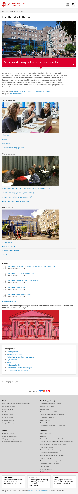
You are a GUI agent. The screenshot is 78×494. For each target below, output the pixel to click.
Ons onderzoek (8, 154)
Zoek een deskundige (47, 406)
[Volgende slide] (74, 44)
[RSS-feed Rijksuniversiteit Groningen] (44, 391)
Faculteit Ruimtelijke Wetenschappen (52, 455)
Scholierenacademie (8, 412)
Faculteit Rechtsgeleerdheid (49, 453)
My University (12, 360)
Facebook (14, 91)
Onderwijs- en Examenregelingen (18, 370)
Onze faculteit (8, 207)
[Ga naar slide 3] (41, 68)
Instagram (30, 91)
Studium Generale (46, 423)
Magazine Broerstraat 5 (9, 436)
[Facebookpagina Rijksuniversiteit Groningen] (40, 391)
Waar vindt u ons (45, 433)
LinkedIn (39, 91)
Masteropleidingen (8, 409)
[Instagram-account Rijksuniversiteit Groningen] (46, 391)
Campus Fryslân (45, 466)
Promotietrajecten (8, 420)
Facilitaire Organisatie (47, 472)
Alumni (4, 431)
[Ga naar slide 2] (39, 68)
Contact (6, 255)
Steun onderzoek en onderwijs (12, 442)
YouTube (46, 91)
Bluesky (22, 91)
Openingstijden (12, 352)
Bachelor (6, 135)
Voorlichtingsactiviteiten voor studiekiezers (16, 403)
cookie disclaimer (42, 491)
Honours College (7, 417)
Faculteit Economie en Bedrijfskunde (51, 439)
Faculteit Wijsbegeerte (47, 458)
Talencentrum (44, 409)
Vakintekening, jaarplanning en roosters (21, 357)
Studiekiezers (7, 401)
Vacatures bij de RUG (14, 354)
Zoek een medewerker (11, 251)
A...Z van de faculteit (14, 365)
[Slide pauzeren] (74, 64)
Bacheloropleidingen (9, 406)
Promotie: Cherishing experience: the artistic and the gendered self (32, 266)
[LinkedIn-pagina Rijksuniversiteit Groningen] (42, 391)
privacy (30, 491)
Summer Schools (7, 415)
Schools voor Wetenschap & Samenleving (53, 426)
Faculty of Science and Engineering (51, 461)
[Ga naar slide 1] (37, 68)
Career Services (45, 420)
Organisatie (7, 242)
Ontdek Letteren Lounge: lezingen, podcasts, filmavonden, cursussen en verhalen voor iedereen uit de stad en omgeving (37, 307)
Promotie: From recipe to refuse (19, 294)
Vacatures (43, 436)
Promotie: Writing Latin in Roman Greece (23, 280)
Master (5, 139)
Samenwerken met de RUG (48, 412)
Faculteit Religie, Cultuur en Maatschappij (53, 444)
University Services (46, 469)
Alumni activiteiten (8, 433)
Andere (13, 148)
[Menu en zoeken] (67, 4)
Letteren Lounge (9, 246)
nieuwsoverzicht (15, 94)
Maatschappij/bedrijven (48, 401)
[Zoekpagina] (73, 4)
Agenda (5, 263)
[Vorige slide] (4, 44)
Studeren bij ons (9, 100)
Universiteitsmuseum (47, 417)
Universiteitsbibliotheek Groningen (51, 403)
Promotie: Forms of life (16, 287)
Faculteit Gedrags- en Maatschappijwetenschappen (56, 442)
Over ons (5, 11)
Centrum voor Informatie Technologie (52, 415)
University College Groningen (49, 464)
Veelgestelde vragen (8, 423)
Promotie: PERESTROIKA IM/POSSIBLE (21, 273)
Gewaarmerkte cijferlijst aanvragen (19, 368)
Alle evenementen (9, 301)
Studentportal (12, 362)
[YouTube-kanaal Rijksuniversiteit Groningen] (49, 391)
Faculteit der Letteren (16, 11)
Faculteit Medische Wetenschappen (51, 450)
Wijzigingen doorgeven (9, 439)
